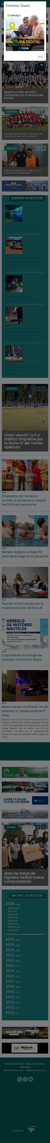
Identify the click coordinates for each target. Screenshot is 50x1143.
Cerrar (40, 57)
